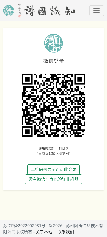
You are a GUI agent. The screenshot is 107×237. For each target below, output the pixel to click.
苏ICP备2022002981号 (24, 225)
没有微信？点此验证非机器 (53, 179)
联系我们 (65, 232)
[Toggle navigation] (96, 10)
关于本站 (44, 232)
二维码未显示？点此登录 (53, 169)
